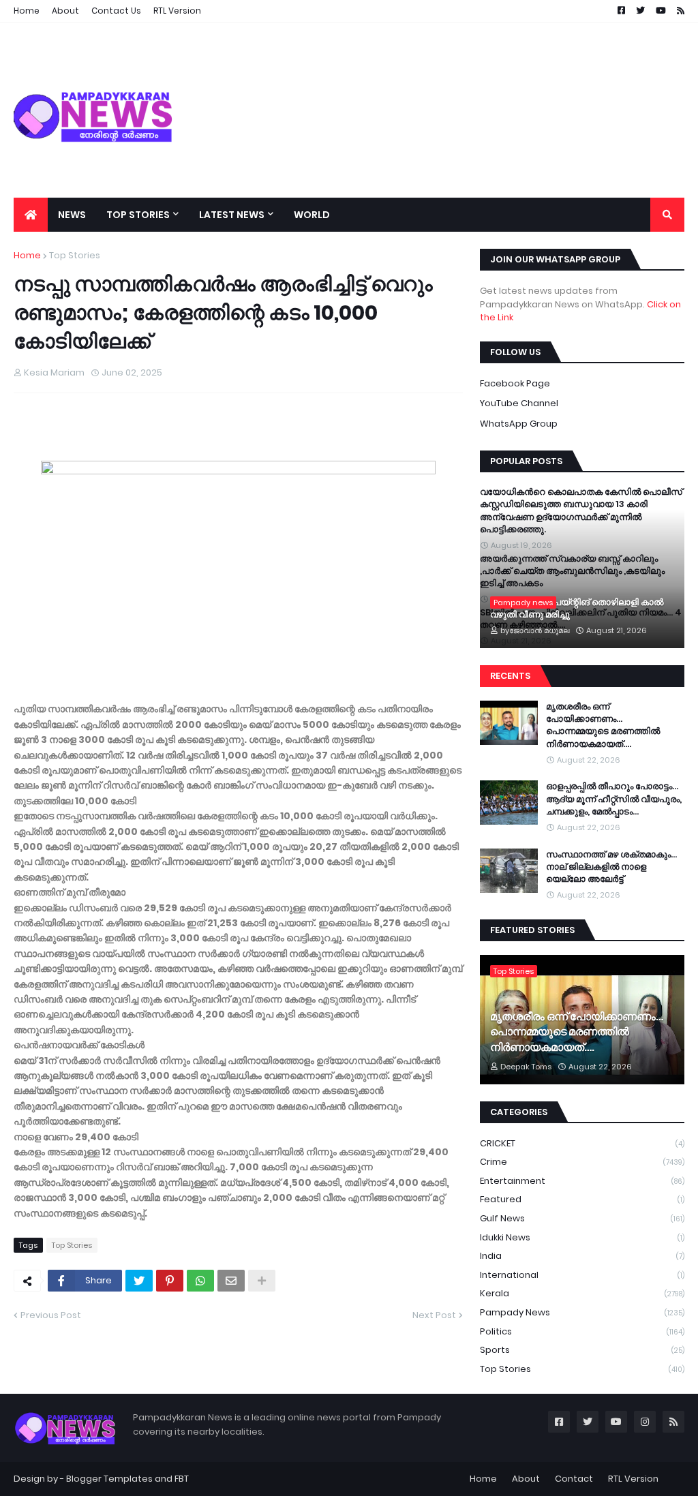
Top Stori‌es (74, 255)
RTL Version (633, 1478)
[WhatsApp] (200, 1281)
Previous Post (50, 1315)
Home (27, 255)
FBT (181, 1478)
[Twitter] (139, 1281)
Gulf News (582, 1218)
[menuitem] (31, 215)
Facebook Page (515, 383)
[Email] (231, 1281)
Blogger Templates (109, 1478)
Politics (582, 1331)
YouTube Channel (519, 403)
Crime (582, 1161)
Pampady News (582, 1312)
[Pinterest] (169, 1281)
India (582, 1255)
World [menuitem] (312, 215)
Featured (582, 1199)
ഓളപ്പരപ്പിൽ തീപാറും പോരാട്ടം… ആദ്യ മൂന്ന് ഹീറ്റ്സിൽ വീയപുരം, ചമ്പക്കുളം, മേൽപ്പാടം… (614, 798)
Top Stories (582, 1368)
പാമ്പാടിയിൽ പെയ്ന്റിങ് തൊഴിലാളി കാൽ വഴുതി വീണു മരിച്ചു (576, 608)
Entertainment (582, 1180)
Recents (510, 675)
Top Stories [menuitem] (138, 215)
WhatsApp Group (519, 423)
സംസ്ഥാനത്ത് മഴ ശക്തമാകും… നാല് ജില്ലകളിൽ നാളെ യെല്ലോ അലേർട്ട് (611, 867)
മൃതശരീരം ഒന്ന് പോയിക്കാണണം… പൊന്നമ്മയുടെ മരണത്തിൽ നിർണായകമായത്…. (603, 725)
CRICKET (582, 1143)
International (582, 1274)
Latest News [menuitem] (231, 215)
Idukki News (582, 1237)
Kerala (582, 1293)
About (526, 1478)
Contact (574, 1478)
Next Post (434, 1315)
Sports (582, 1349)
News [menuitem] (72, 215)
